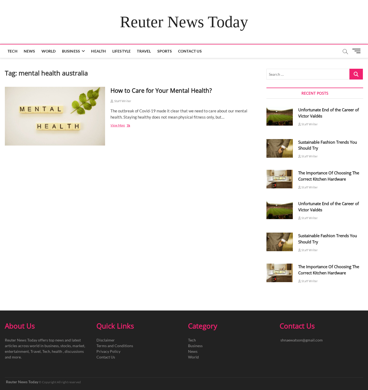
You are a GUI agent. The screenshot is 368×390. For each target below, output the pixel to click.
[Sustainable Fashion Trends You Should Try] (279, 148)
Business (71, 51)
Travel (144, 51)
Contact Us (190, 51)
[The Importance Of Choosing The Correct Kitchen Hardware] (279, 179)
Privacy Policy (108, 351)
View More (122, 126)
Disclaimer (105, 340)
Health (98, 51)
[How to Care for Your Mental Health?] (55, 116)
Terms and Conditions (114, 345)
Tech (13, 51)
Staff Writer (122, 101)
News (29, 51)
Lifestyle (121, 51)
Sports (164, 51)
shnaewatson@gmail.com (301, 340)
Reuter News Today (184, 22)
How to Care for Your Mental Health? (161, 90)
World (48, 51)
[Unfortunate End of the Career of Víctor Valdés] (279, 116)
